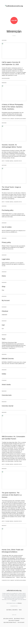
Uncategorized (6, 78)
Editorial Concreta (12, 609)
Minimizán (20, 603)
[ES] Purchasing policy (10, 622)
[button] (2, 6)
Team (20, 609)
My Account (21, 622)
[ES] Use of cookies (14, 620)
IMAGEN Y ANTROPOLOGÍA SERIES (18, 118)
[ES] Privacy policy (19, 618)
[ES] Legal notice (8, 618)
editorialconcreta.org (14, 590)
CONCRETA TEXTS (6, 118)
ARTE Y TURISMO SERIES (7, 160)
